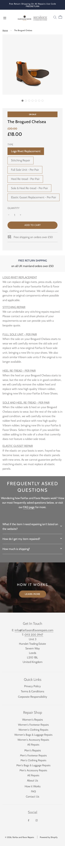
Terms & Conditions (32, 691)
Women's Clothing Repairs (33, 729)
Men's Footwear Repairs (33, 755)
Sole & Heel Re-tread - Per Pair (29, 188)
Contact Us (32, 796)
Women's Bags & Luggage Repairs (33, 734)
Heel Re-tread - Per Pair (25, 179)
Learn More (32, 594)
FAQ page (29, 507)
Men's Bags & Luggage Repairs (33, 765)
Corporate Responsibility (32, 696)
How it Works (32, 786)
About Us (32, 780)
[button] (23, 101)
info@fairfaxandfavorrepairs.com (34, 630)
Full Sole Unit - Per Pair (25, 169)
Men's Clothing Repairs (33, 760)
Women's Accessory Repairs (33, 739)
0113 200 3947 (33, 634)
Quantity (14, 208)
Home (5, 30)
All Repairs (33, 744)
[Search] (55, 18)
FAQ (33, 791)
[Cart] (61, 18)
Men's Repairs (32, 750)
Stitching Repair (20, 160)
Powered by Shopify (49, 837)
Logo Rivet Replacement (25, 151)
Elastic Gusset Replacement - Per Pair (33, 197)
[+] (20, 215)
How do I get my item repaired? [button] (21, 539)
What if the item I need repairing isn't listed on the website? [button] (30, 526)
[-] (9, 215)
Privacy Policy (32, 686)
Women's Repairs (32, 719)
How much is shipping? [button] (16, 549)
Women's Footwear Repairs (33, 724)
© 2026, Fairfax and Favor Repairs (19, 837)
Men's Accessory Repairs (33, 770)
